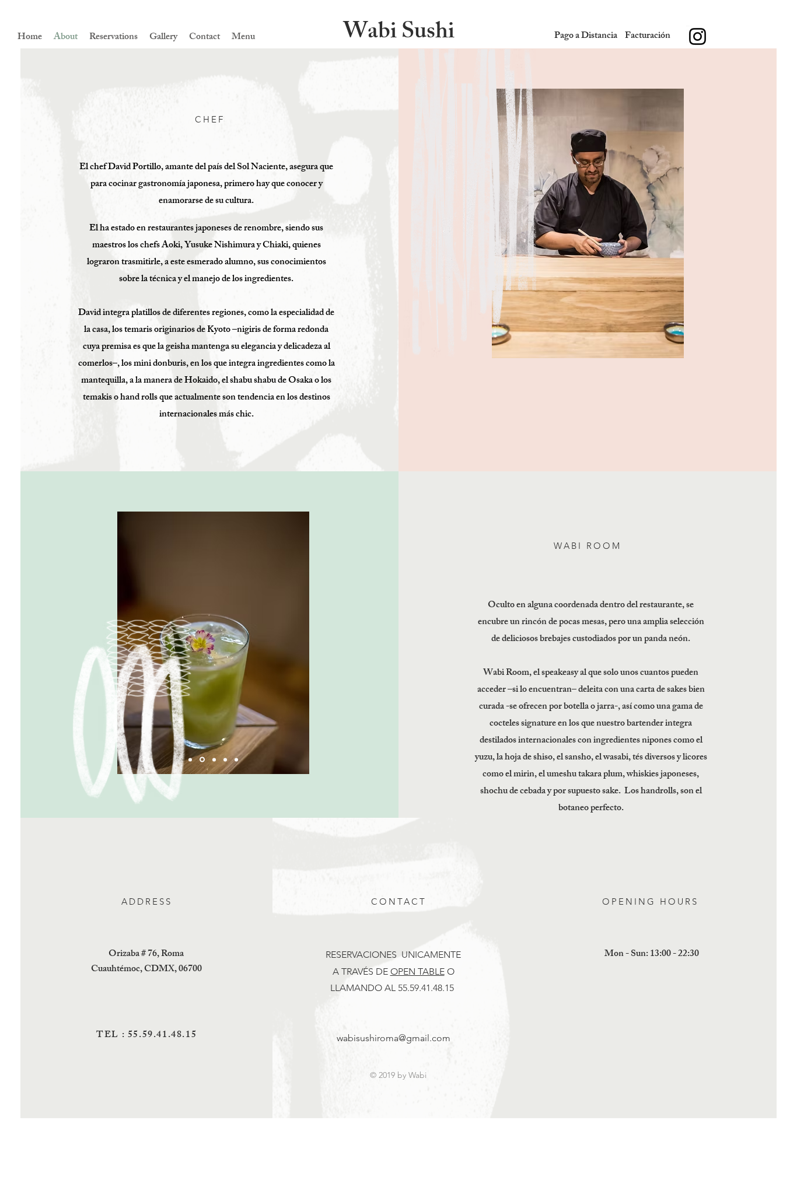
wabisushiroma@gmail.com (393, 1038)
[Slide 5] (236, 759)
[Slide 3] (214, 759)
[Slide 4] (225, 759)
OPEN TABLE (417, 971)
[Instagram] (697, 36)
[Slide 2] (202, 759)
